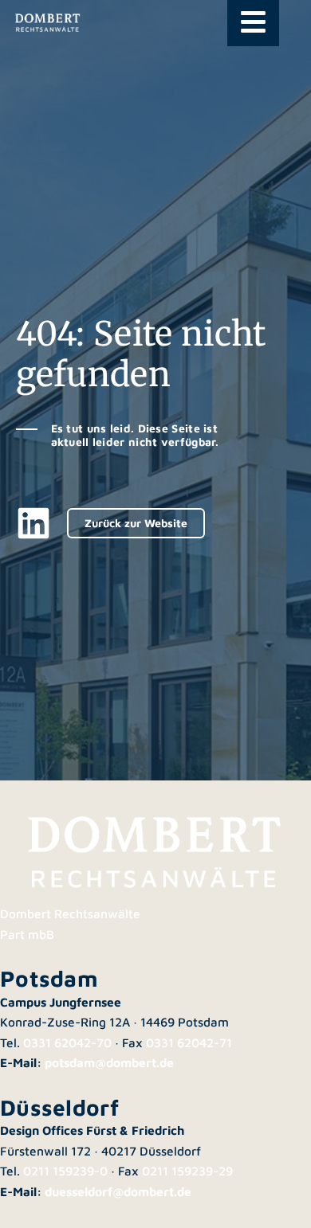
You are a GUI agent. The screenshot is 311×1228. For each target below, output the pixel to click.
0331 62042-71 (189, 1042)
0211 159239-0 (65, 1170)
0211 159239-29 (187, 1170)
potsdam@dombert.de (109, 1062)
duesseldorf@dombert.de (118, 1191)
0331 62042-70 (67, 1042)
